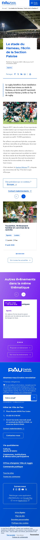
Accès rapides (36, 3)
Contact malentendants (20, 191)
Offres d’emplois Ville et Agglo (18, 463)
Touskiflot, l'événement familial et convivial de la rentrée (17, 228)
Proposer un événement (19, 348)
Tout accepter (11, 535)
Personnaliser (34, 534)
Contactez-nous (13, 435)
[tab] (16, 253)
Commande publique (13, 467)
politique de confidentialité (23, 393)
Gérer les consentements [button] (20, 526)
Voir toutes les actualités (19, 260)
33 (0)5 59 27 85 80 (13, 415)
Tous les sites (8, 473)
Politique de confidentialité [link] (20, 537)
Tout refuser (20, 535)
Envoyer (11, 184)
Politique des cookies (20, 523)
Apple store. (24, 500)
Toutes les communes (11, 476)
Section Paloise (22, 167)
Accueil (4, 8)
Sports (9, 67)
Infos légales (20, 512)
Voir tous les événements (19, 355)
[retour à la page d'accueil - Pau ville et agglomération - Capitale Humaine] (9, 5)
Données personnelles (20, 519)
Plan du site (20, 516)
